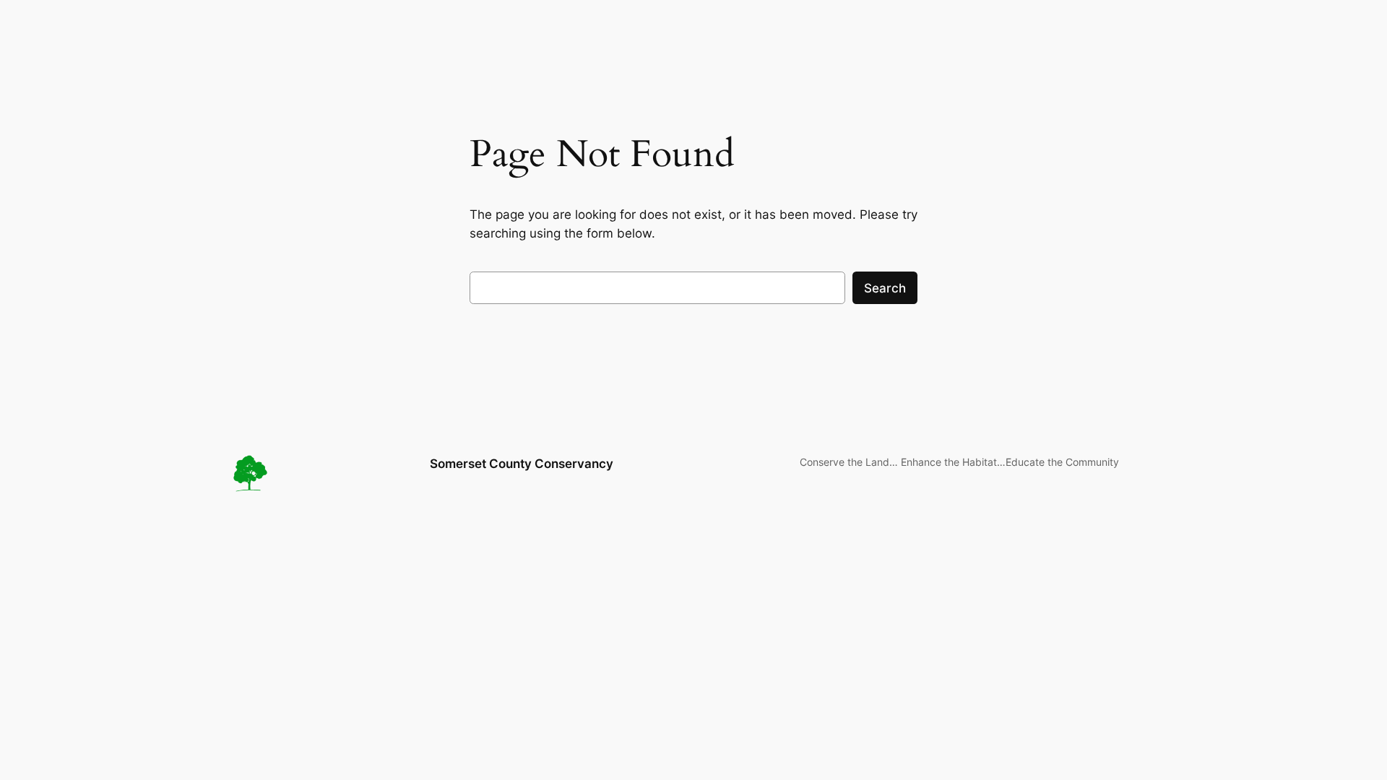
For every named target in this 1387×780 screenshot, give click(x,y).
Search (885, 288)
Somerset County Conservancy (521, 463)
